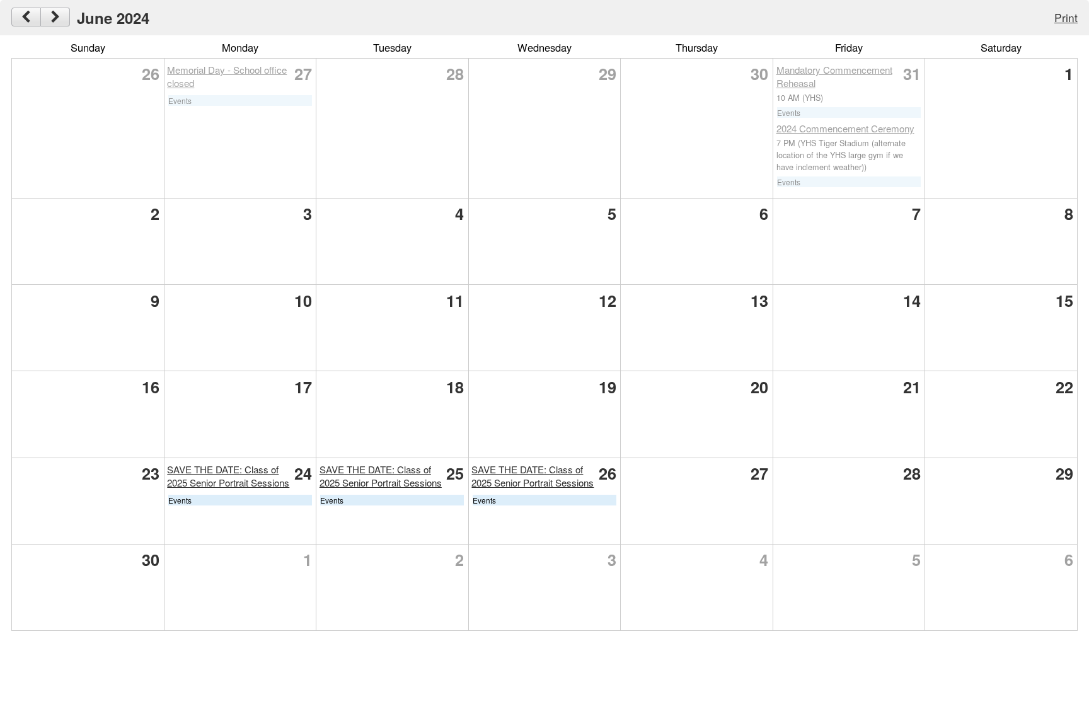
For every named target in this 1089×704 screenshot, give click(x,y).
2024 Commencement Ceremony (845, 128)
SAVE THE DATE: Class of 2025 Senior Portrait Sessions (228, 476)
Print (1066, 17)
